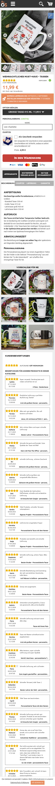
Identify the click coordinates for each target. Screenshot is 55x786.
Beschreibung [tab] (8, 183)
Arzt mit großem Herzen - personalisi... (34, 403)
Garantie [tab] (45, 183)
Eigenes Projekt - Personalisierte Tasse (34, 515)
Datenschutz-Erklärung (19, 783)
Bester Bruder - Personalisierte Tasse (34, 563)
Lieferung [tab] (31, 183)
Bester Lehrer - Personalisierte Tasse (34, 435)
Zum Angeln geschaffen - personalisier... (33, 674)
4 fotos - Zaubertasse (40, 387)
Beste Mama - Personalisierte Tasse (35, 595)
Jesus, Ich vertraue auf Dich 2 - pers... (34, 419)
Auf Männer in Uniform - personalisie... (34, 579)
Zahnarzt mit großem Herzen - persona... (33, 467)
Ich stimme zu (37, 783)
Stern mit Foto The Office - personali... (34, 451)
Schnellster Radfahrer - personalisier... (34, 738)
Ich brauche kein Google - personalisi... (34, 499)
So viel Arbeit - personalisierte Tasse (35, 763)
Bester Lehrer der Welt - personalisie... (34, 690)
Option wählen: (10, 108)
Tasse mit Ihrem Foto (40, 627)
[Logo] (4, 3)
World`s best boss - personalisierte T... (34, 658)
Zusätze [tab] (20, 183)
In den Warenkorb (27, 158)
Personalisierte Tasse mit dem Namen (34, 531)
